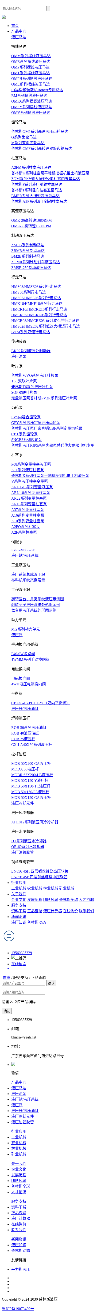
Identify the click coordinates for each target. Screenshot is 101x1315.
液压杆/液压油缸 (25, 709)
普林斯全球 (68, 900)
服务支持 (18, 905)
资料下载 (18, 911)
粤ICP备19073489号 (18, 1309)
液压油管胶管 (22, 852)
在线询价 (70, 911)
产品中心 (18, 31)
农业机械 (34, 888)
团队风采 (50, 900)
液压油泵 (18, 357)
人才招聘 (86, 900)
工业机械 (18, 888)
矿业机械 (66, 888)
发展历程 (34, 900)
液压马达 (18, 37)
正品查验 (34, 911)
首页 (15, 26)
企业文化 (18, 900)
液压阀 (17, 635)
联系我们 (86, 911)
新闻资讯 (18, 917)
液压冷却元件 (22, 803)
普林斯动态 (36, 922)
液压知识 (18, 922)
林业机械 (50, 888)
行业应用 (18, 883)
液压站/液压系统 (25, 556)
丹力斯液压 (20, 1269)
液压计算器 (52, 911)
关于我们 (18, 894)
